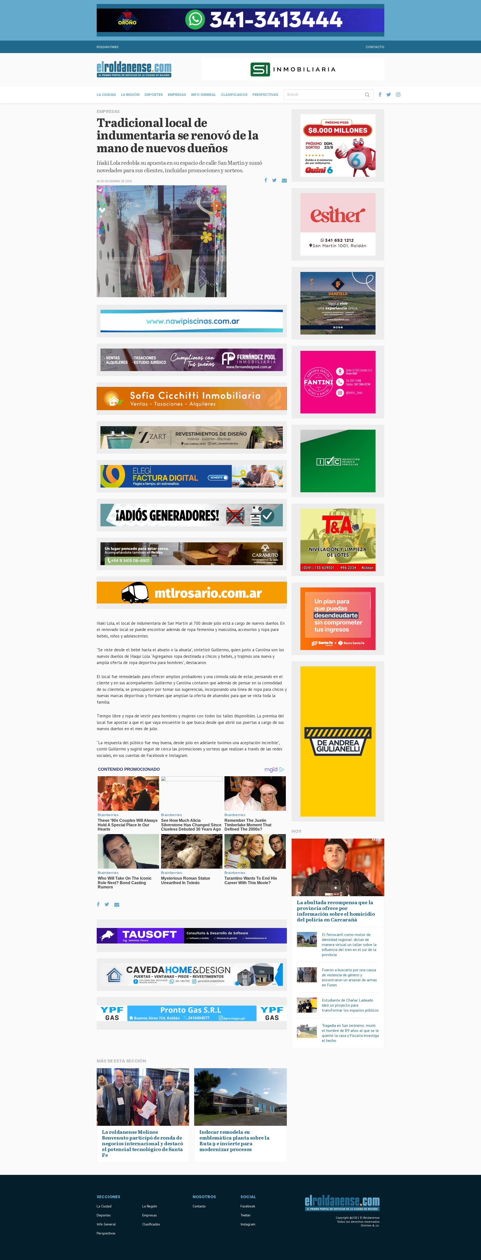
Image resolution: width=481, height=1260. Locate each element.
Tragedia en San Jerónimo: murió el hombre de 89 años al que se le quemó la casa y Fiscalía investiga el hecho (350, 1033)
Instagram (248, 1224)
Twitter (246, 1215)
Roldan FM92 (107, 47)
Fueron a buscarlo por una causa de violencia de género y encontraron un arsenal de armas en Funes (349, 977)
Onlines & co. (370, 1225)
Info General (203, 94)
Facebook (248, 1206)
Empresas (177, 94)
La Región (130, 94)
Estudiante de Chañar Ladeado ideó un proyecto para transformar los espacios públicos (350, 1005)
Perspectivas (265, 94)
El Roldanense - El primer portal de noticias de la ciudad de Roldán (134, 69)
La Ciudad (106, 94)
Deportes (154, 94)
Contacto (375, 47)
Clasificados (234, 94)
